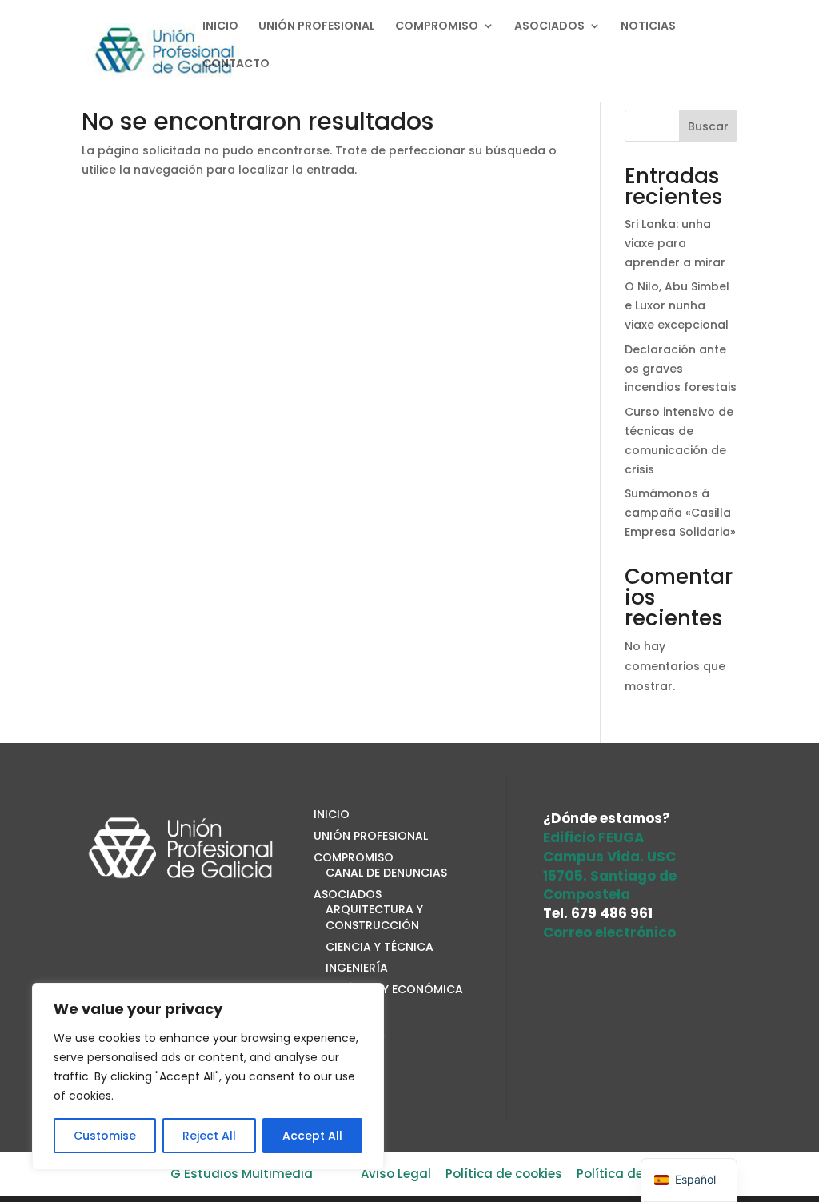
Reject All (209, 1136)
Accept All (312, 1136)
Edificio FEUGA (594, 837)
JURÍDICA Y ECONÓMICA (394, 989)
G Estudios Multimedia (241, 1173)
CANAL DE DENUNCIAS (386, 873)
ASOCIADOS (549, 27)
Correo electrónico (609, 932)
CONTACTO (236, 64)
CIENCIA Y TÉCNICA (379, 947)
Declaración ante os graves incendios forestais (681, 368)
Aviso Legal (396, 1173)
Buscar (708, 126)
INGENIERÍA (357, 968)
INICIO (220, 27)
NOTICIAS (648, 27)
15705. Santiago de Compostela (610, 885)
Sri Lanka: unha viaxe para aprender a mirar (675, 243)
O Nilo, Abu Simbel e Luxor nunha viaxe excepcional (677, 305)
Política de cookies (503, 1173)
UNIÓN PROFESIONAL (316, 27)
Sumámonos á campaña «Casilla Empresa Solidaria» (680, 512)
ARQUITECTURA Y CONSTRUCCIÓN (374, 917)
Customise (105, 1136)
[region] (208, 1076)
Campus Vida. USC (609, 856)
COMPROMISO (436, 27)
